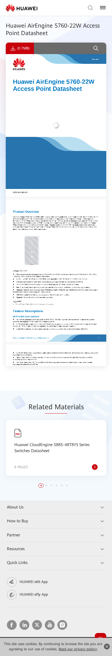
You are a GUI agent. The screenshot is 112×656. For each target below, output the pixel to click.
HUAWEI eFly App (34, 594)
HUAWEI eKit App (34, 582)
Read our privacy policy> (78, 649)
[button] (41, 485)
